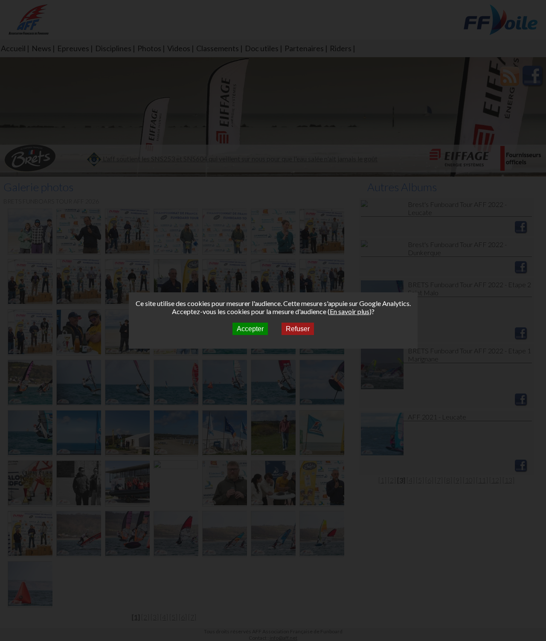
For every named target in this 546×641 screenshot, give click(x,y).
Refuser (298, 328)
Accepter (250, 328)
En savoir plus (349, 311)
